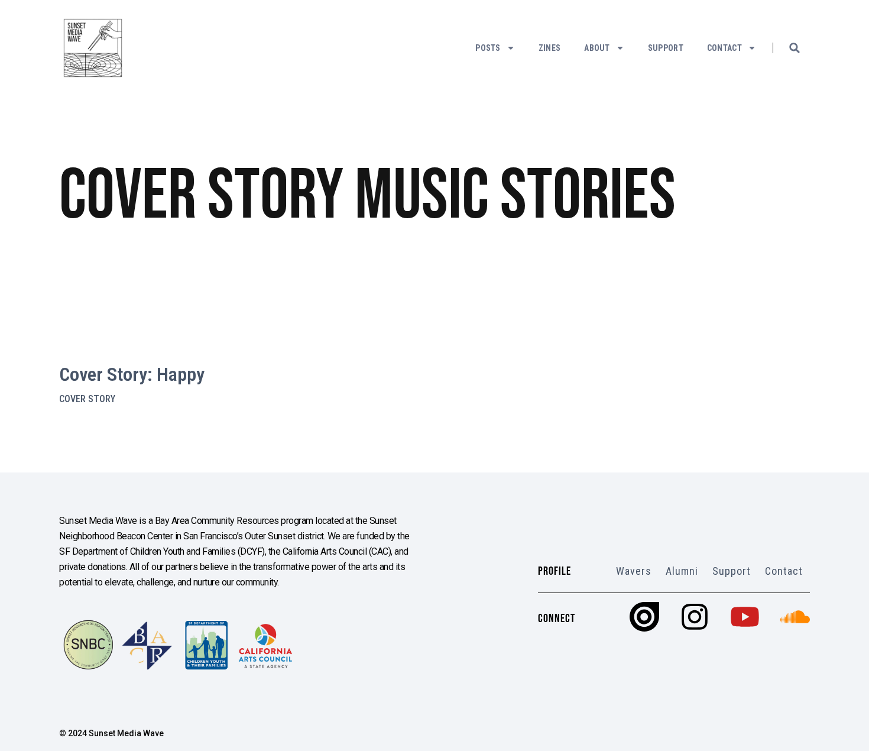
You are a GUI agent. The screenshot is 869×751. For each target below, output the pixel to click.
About (597, 48)
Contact (724, 48)
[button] (794, 47)
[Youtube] (745, 617)
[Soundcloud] (795, 617)
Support (665, 48)
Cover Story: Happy (132, 374)
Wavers (633, 571)
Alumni (682, 571)
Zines (550, 48)
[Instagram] (694, 617)
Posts (488, 48)
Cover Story (87, 398)
